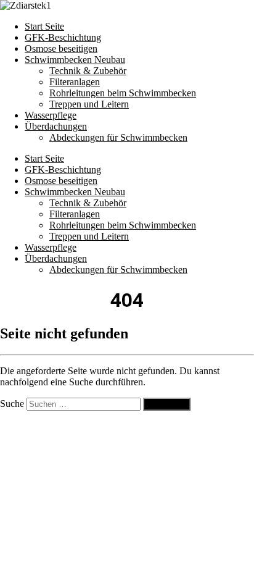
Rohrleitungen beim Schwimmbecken (122, 93)
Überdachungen (56, 126)
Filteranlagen (74, 82)
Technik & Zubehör (87, 70)
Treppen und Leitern (89, 104)
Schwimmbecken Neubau (75, 59)
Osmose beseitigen (61, 48)
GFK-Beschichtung (63, 37)
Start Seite (44, 26)
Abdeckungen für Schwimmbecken (118, 137)
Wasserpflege (50, 115)
